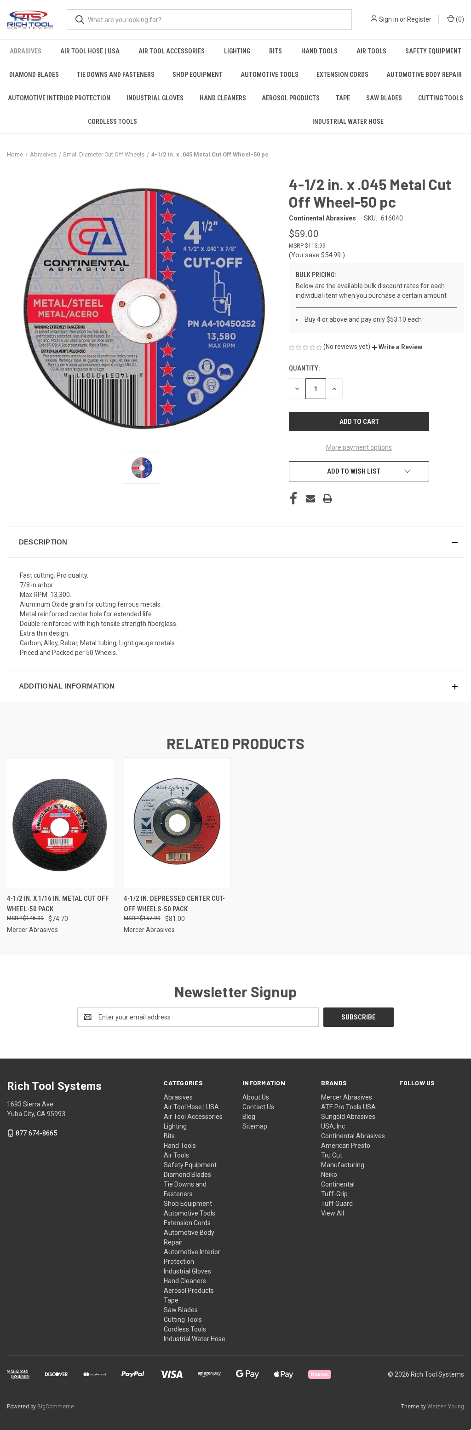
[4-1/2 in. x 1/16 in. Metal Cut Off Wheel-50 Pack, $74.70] (60, 822)
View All (332, 1213)
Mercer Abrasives (346, 1097)
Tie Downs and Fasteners (116, 74)
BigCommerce (55, 1406)
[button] (397, 347)
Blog (248, 1116)
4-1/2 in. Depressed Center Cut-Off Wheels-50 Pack (174, 903)
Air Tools (371, 51)
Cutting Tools (440, 98)
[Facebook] (293, 498)
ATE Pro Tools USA (348, 1107)
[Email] (310, 498)
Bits (275, 51)
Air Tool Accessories (171, 51)
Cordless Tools (112, 121)
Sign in (388, 19)
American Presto (345, 1145)
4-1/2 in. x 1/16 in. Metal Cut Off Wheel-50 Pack (58, 903)
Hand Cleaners (223, 98)
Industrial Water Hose (348, 121)
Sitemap (254, 1126)
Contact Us (258, 1107)
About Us (255, 1097)
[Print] (327, 498)
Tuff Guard (337, 1203)
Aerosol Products (291, 98)
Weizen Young (445, 1406)
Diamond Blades (34, 74)
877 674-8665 (36, 1133)
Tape (343, 98)
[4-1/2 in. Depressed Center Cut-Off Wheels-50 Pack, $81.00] (177, 822)
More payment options (359, 447)
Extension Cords (342, 74)
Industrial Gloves (155, 98)
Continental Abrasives (353, 1136)
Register (419, 19)
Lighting (237, 51)
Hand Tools (319, 51)
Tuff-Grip (334, 1194)
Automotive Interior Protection (59, 98)
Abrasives (25, 51)
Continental (338, 1184)
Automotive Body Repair (424, 74)
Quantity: (304, 368)
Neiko (329, 1174)
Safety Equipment (433, 51)
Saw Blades (384, 98)
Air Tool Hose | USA (90, 51)
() (459, 19)
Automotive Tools (270, 74)
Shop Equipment (197, 74)
